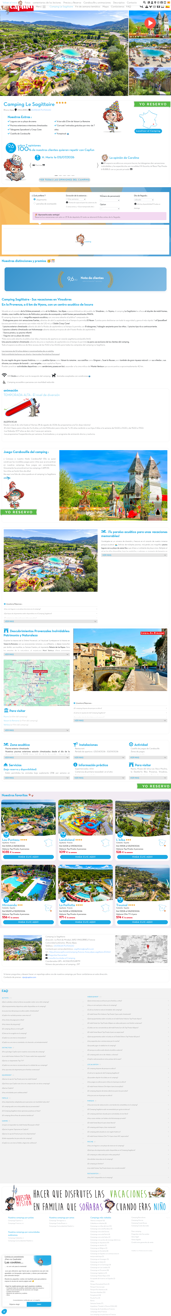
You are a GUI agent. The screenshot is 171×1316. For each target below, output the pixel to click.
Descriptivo (119, 3)
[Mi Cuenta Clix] (147, 7)
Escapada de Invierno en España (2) (102, 1278)
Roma (92, 1300)
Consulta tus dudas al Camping (61, 958)
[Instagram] (154, 7)
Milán (92, 1281)
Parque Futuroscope (97, 1287)
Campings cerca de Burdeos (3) (101, 1229)
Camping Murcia (137, 1220)
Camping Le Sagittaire (61, 7)
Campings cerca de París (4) (100, 1234)
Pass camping (136, 1231)
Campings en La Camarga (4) (100, 1265)
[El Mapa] (150, 7)
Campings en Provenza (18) (99, 1270)
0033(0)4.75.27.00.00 (41, 110)
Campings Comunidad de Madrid (19, 1241)
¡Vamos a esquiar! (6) (97, 1220)
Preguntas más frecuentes (140, 1234)
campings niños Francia (98, 1312)
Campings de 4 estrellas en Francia (102, 1309)
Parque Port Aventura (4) (98, 1289)
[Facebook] (158, 7)
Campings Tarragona (56, 1220)
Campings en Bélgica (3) (98, 1248)
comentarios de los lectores (47, 3)
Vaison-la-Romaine (11, 721)
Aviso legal (135, 1237)
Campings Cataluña (15, 1238)
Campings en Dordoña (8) (99, 1251)
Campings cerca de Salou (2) (100, 1237)
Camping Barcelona (138, 1217)
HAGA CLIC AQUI (28, 857)
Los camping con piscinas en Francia (103, 1314)
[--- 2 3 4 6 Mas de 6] (110, 200)
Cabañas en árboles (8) (98, 1223)
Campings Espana (14, 1220)
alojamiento (41, 200)
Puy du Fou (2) (95, 1298)
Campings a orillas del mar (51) (101, 1226)
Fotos (27, 3)
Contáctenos (117, 7)
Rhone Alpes (9, 110)
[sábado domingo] (144, 199)
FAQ (128, 7)
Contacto (132, 3)
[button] (30, 165)
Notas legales (136, 1239)
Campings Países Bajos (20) (100, 1276)
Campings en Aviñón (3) (98, 1245)
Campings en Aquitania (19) (99, 1242)
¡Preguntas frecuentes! (57, 955)
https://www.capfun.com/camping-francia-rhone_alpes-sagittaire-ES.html (80, 952)
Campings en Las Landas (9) (100, 1267)
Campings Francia (14, 1223)
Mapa (105, 7)
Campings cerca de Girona (99, 1231)
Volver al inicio (10, 3)
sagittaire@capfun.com (84, 949)
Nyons (6, 717)
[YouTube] (163, 7)
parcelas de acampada (46, 204)
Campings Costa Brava (57, 1223)
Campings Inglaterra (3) (98, 1273)
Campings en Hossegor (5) (99, 1259)
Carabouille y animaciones (97, 3)
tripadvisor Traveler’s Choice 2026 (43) (103, 1306)
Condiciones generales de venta (142, 1242)
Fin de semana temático (87, 7)
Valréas (7, 725)
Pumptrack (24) (95, 1295)
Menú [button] (39, 7)
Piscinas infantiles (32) (97, 1292)
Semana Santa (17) (96, 1303)
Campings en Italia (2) (97, 1262)
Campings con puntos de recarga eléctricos (105, 1240)
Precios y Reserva (72, 3)
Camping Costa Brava (139, 1223)
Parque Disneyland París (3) (99, 1284)
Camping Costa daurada (140, 1226)
